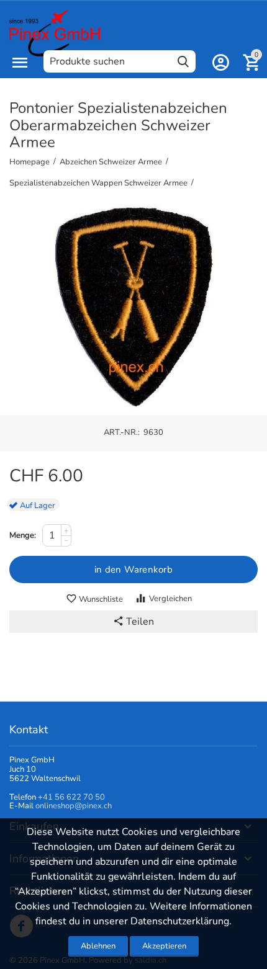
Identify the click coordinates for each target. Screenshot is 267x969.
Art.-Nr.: (122, 432)
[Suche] (183, 61)
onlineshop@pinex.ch (73, 805)
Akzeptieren (164, 946)
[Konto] (220, 63)
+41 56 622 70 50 (71, 797)
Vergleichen (170, 598)
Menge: (22, 535)
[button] (133, 621)
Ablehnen (98, 946)
